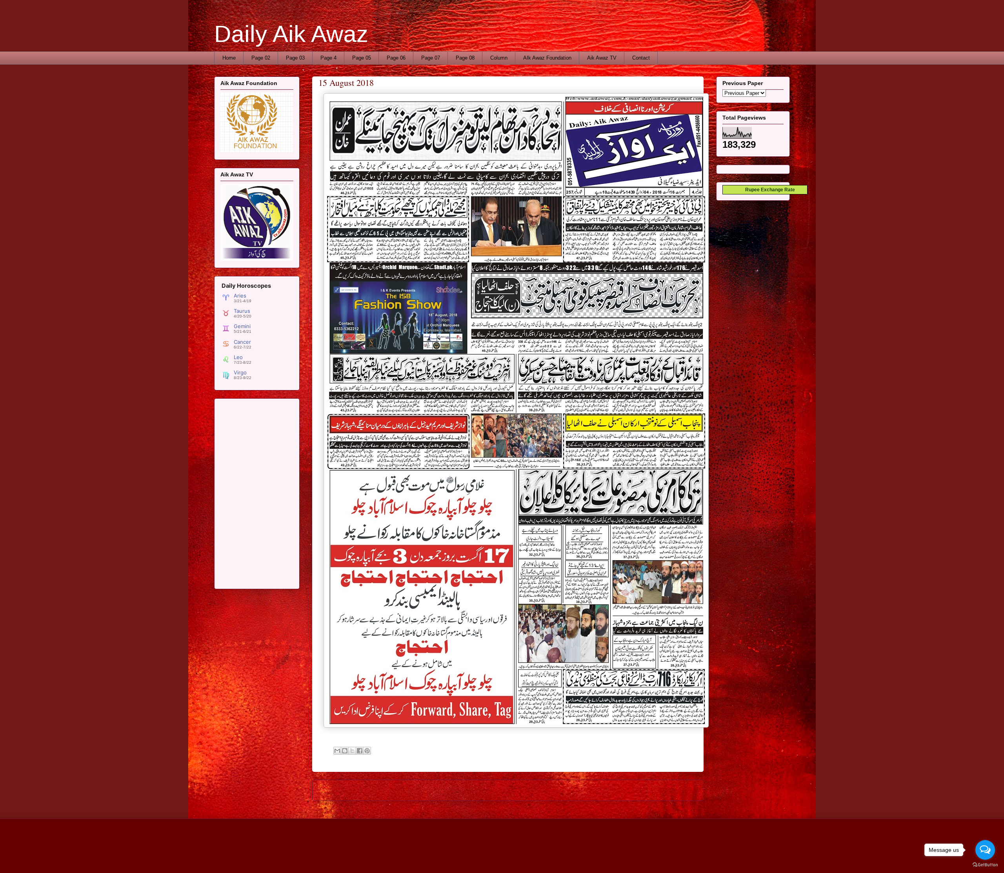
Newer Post (334, 790)
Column (498, 58)
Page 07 (430, 58)
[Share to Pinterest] (367, 751)
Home (229, 58)
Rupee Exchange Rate (768, 189)
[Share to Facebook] (360, 751)
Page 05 (361, 58)
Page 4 (328, 58)
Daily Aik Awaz (291, 34)
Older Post (682, 790)
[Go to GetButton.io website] (985, 865)
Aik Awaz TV (602, 58)
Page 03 (295, 58)
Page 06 (396, 58)
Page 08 (465, 58)
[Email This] (337, 751)
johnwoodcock (524, 857)
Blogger (579, 857)
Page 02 (260, 58)
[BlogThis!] (345, 751)
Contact (641, 58)
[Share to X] (352, 751)
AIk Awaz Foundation (547, 58)
